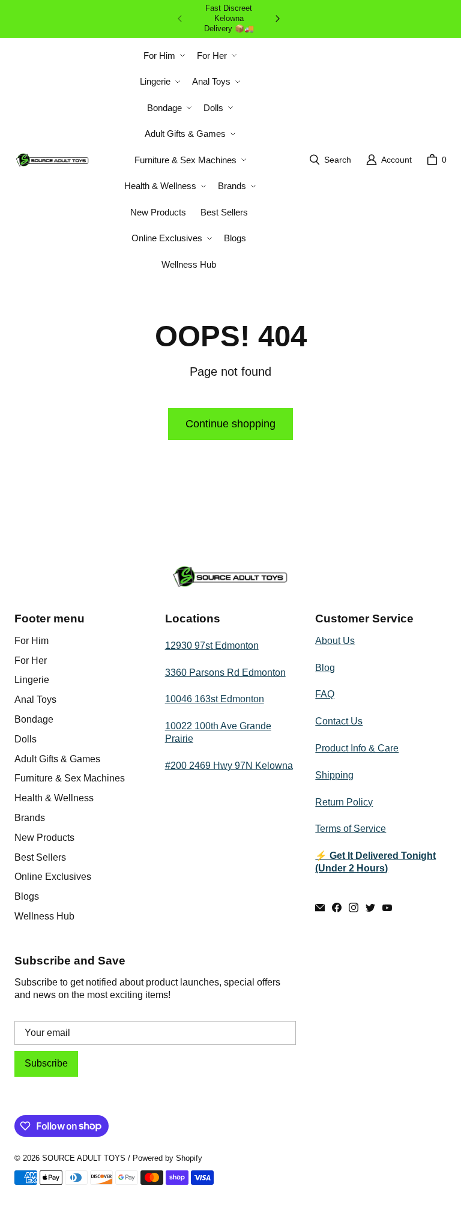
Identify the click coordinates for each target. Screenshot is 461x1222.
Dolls (25, 739)
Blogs (26, 896)
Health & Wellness (54, 798)
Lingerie (31, 680)
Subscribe (46, 1063)
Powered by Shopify (167, 1158)
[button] (163, 56)
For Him (31, 641)
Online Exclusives (52, 876)
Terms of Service (350, 828)
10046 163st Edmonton (214, 699)
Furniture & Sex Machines (69, 778)
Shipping (334, 775)
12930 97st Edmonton (212, 645)
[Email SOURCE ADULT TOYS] (320, 907)
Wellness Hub (44, 916)
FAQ (324, 694)
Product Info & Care (357, 748)
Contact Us (339, 721)
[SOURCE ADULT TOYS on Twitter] (370, 907)
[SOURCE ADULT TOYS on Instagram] (353, 907)
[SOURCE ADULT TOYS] (52, 159)
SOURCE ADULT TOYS (83, 1158)
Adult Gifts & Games (57, 759)
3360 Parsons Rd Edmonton (225, 672)
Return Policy (344, 802)
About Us (335, 641)
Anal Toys (35, 699)
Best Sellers (40, 857)
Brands (29, 818)
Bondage (33, 719)
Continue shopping (230, 424)
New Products (44, 837)
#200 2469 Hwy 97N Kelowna (229, 765)
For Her (30, 660)
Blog (325, 668)
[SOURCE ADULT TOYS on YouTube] (387, 907)
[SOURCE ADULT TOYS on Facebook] (336, 907)
